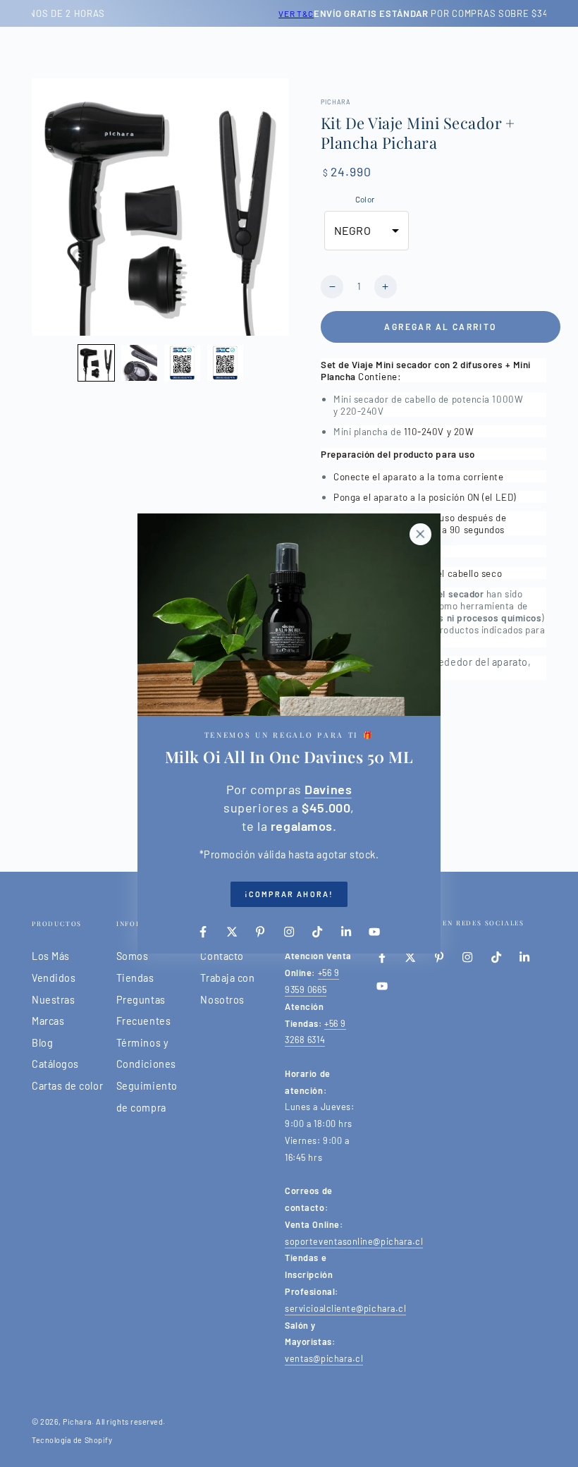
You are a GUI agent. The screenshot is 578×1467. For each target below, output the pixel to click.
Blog (42, 1043)
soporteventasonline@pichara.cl (354, 1241)
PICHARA (335, 102)
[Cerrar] (420, 534)
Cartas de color (67, 1086)
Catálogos (55, 1064)
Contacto (221, 956)
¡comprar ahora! (289, 894)
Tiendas (135, 978)
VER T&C (119, 13)
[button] (96, 363)
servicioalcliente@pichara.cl (345, 1308)
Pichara (77, 1421)
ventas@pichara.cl (324, 1358)
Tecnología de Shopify (72, 1439)
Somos (132, 956)
